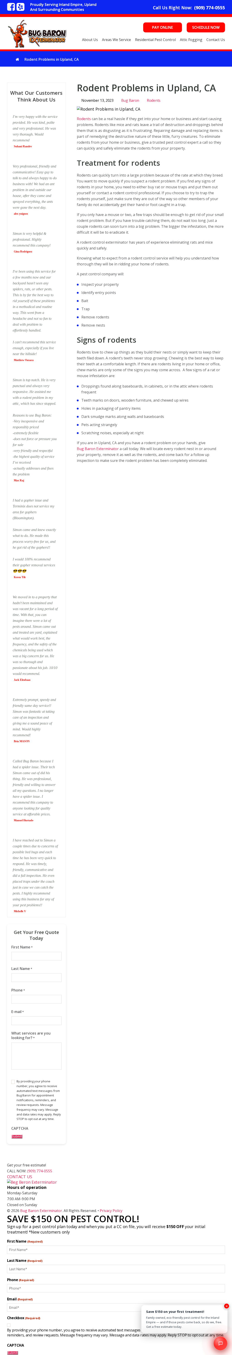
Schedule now (206, 27)
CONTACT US (19, 1176)
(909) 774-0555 (209, 8)
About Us (90, 39)
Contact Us (215, 39)
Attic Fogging (191, 39)
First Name (22, 947)
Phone (18, 990)
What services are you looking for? (31, 1035)
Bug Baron (130, 100)
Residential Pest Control (155, 39)
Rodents (153, 100)
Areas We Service (116, 39)
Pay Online (162, 27)
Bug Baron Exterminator (98, 448)
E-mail (17, 1011)
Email (20, 1299)
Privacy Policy (111, 1210)
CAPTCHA (19, 1128)
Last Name (21, 968)
